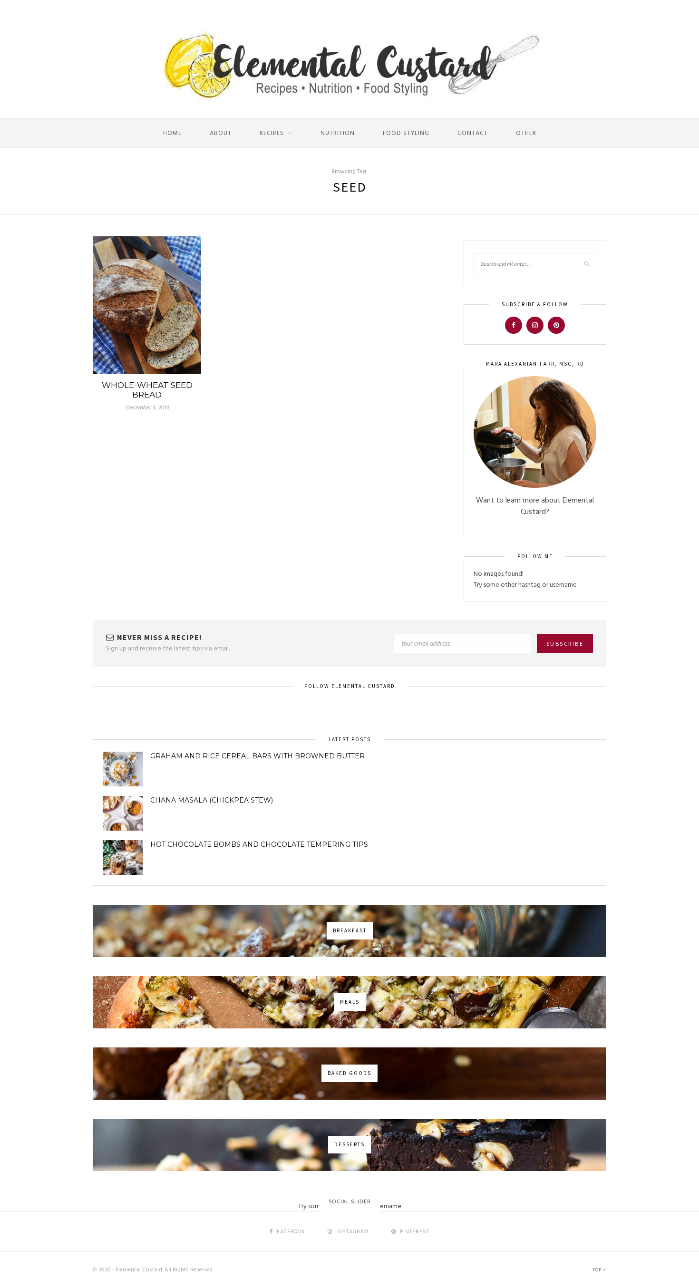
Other (526, 133)
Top (597, 1270)
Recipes (272, 133)
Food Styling (406, 133)
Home (172, 133)
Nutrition (337, 133)
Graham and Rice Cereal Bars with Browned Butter (257, 756)
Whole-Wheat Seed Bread (147, 389)
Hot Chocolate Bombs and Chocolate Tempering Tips (259, 844)
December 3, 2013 (147, 408)
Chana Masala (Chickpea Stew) (211, 800)
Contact (472, 133)
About (221, 133)
